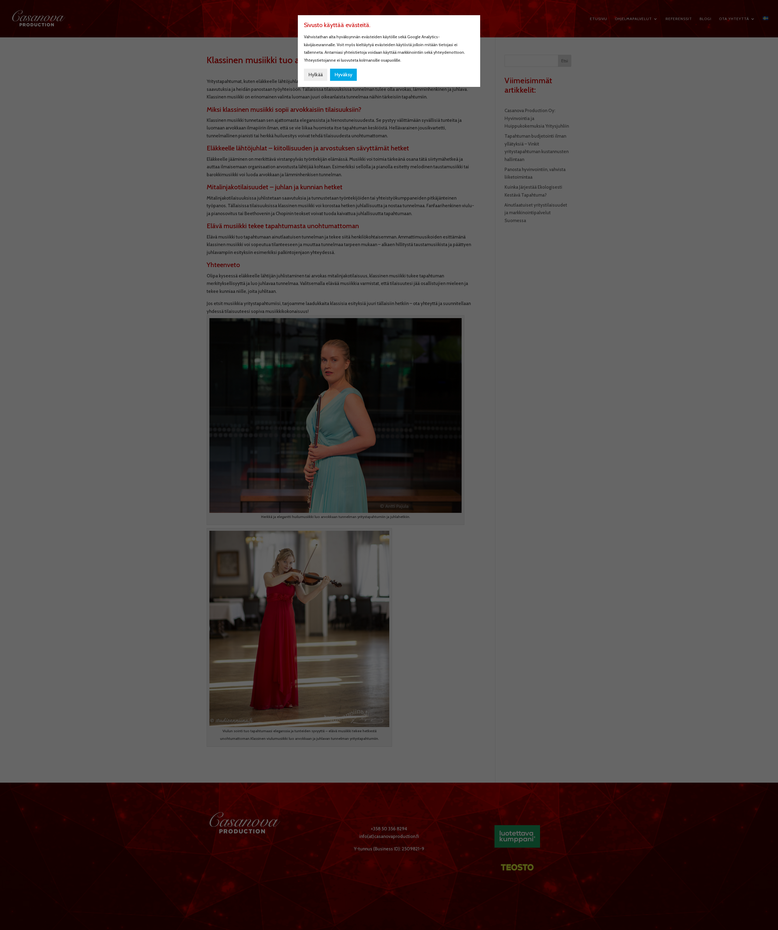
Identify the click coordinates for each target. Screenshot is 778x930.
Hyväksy (343, 74)
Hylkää (315, 74)
